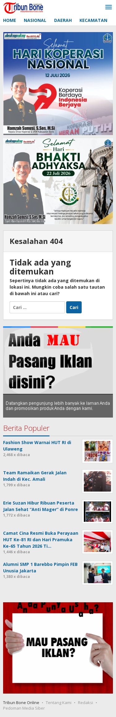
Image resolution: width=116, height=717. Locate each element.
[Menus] (108, 7)
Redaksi (85, 702)
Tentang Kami (58, 702)
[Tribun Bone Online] (24, 7)
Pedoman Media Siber (24, 708)
